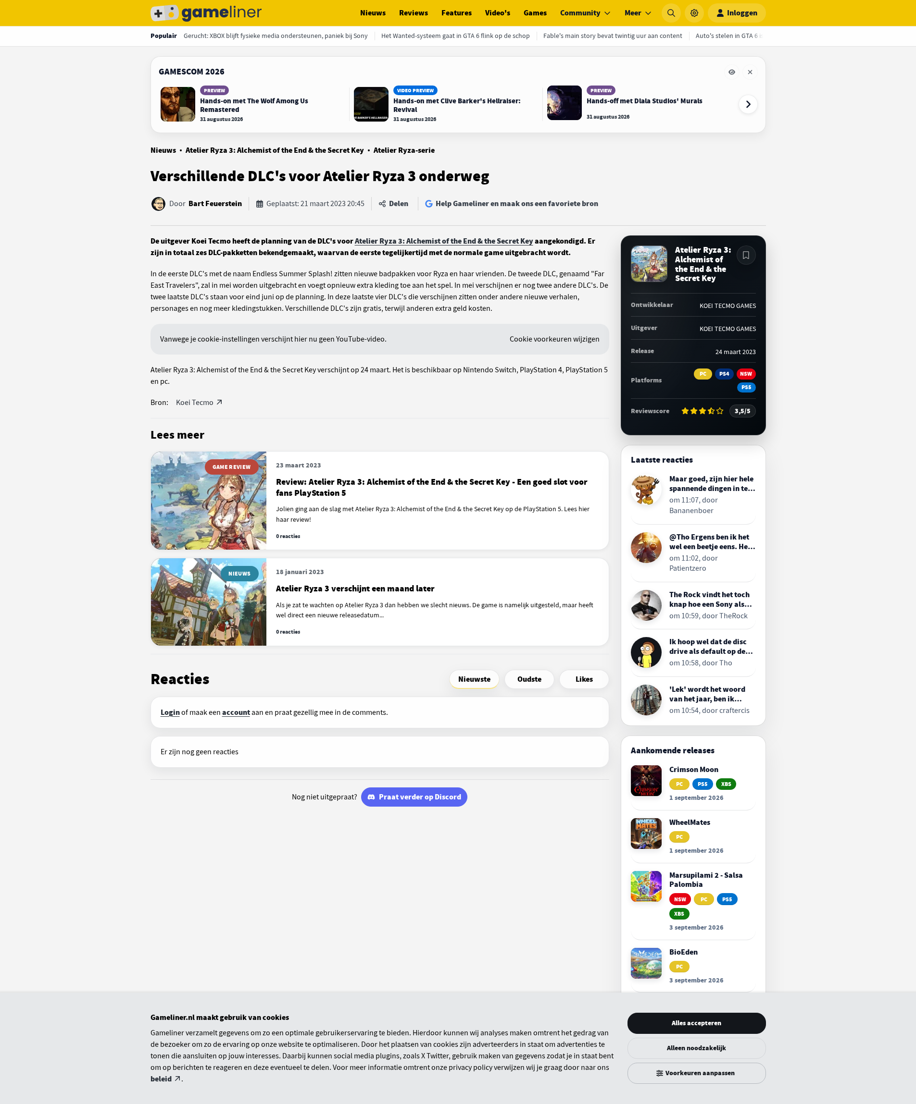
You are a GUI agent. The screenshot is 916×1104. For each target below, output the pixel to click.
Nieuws (373, 13)
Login (170, 712)
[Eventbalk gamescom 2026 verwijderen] (750, 72)
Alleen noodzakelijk (696, 1048)
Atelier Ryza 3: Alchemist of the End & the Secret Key (275, 150)
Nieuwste (474, 679)
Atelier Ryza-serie (404, 150)
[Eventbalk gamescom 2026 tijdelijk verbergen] (732, 72)
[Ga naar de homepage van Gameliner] (206, 13)
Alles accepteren (696, 1023)
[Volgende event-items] (748, 104)
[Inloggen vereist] (746, 255)
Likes (584, 679)
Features (456, 13)
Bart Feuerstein (215, 203)
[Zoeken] (671, 13)
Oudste (529, 679)
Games (535, 13)
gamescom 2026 (192, 71)
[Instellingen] (694, 13)
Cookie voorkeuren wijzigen (555, 339)
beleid (161, 1079)
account (236, 712)
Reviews (413, 13)
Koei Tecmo (194, 402)
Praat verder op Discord (420, 797)
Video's (497, 13)
